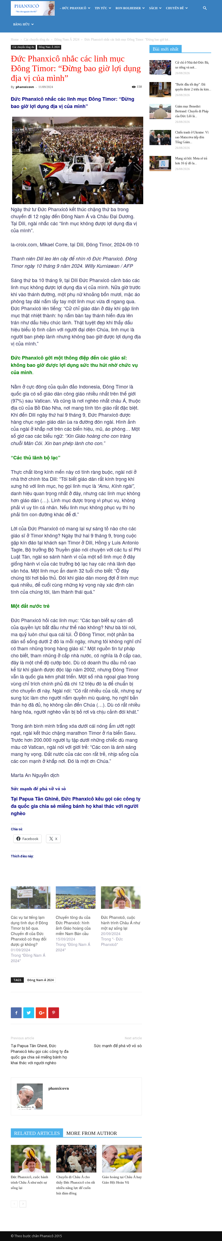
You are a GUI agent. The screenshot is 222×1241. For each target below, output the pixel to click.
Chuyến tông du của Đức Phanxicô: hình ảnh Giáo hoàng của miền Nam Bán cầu (73, 925)
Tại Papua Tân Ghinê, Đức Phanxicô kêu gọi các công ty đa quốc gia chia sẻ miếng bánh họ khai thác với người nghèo (39, 1054)
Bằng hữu (21, 24)
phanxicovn (25, 87)
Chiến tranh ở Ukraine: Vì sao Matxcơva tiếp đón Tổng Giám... (191, 137)
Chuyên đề (175, 8)
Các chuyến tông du (36, 39)
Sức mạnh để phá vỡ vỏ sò (118, 1045)
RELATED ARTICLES (37, 1133)
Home (15, 39)
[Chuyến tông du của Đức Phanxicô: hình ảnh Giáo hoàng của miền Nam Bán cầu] (75, 897)
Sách (153, 8)
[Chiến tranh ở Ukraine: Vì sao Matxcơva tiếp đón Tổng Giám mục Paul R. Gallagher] (160, 137)
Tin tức (101, 8)
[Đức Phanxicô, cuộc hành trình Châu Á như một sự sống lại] (121, 897)
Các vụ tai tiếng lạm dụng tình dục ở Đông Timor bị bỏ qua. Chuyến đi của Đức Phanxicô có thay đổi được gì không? (29, 931)
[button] (204, 8)
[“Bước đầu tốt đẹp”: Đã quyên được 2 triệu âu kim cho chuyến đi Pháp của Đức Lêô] (160, 89)
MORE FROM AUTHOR (91, 1133)
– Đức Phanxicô (73, 8)
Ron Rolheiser (128, 8)
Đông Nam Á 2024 (66, 39)
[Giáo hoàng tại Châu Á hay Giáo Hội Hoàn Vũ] (122, 1158)
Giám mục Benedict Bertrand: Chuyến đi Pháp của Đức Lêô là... (191, 111)
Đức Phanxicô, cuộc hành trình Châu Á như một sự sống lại (120, 923)
